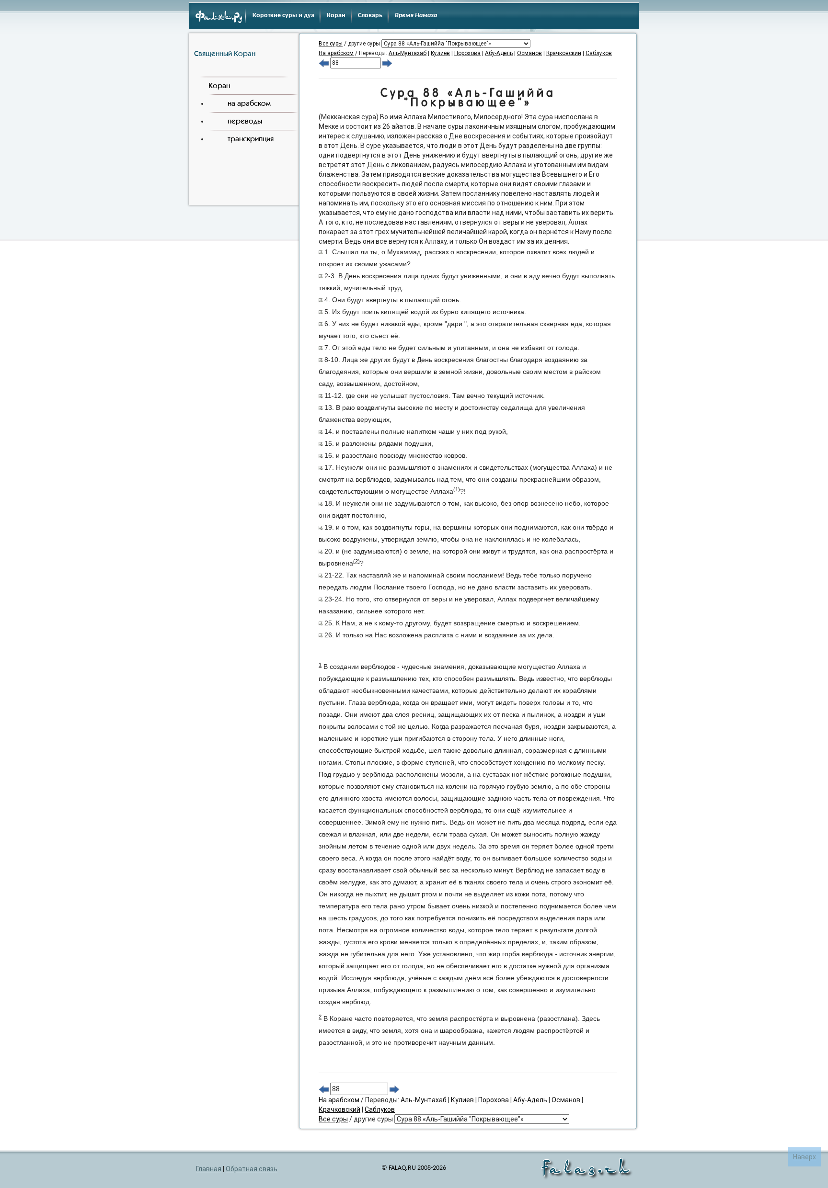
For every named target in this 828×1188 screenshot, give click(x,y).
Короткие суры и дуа (283, 15)
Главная (208, 1169)
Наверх (804, 1157)
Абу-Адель (499, 53)
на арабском (249, 103)
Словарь (370, 15)
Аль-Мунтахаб (407, 53)
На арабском (336, 53)
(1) (456, 489)
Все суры (331, 43)
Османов (529, 53)
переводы (245, 121)
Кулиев (440, 53)
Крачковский (563, 53)
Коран (336, 15)
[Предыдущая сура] (324, 62)
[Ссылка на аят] (320, 252)
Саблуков (599, 53)
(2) (356, 561)
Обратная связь (251, 1169)
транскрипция (251, 139)
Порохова (467, 53)
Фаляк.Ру (219, 17)
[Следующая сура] (387, 62)
